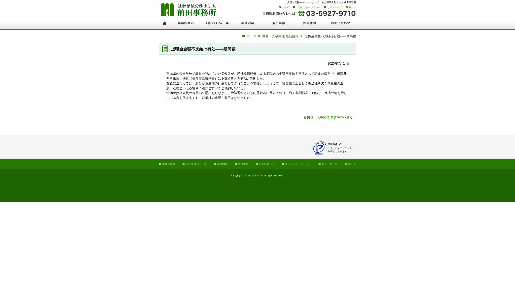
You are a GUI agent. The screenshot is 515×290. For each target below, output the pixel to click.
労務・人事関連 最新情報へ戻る (330, 117)
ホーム (285, 7)
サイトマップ (334, 7)
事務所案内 (168, 164)
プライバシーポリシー (308, 7)
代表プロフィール (196, 164)
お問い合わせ (267, 164)
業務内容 (222, 164)
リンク (352, 7)
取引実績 (243, 164)
